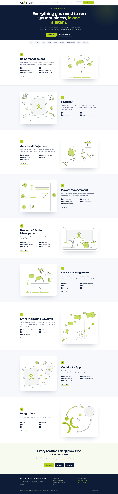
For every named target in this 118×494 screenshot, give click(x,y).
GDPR (39, 490)
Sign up (79, 2)
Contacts (62, 42)
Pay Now (56, 490)
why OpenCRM (43, 2)
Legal (35, 490)
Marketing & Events (71, 42)
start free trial (88, 2)
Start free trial (51, 34)
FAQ (48, 490)
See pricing (59, 465)
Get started (69, 465)
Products (55, 42)
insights (70, 2)
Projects (49, 42)
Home (21, 490)
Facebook (83, 482)
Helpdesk (37, 42)
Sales (31, 42)
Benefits (31, 490)
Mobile (79, 42)
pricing (63, 2)
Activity (43, 42)
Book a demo (49, 465)
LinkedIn (78, 482)
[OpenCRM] (27, 3)
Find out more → (24, 76)
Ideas (52, 490)
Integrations (85, 42)
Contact (26, 490)
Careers (44, 490)
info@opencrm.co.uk (82, 480)
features (54, 2)
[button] (96, 2)
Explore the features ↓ (64, 34)
